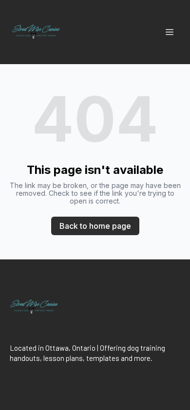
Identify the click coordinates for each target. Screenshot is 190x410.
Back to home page (95, 226)
